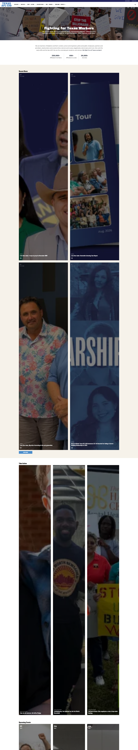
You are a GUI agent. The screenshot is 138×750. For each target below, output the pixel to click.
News (47, 4)
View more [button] (25, 452)
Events (28, 4)
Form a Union (57, 4)
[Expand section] (19, 4)
